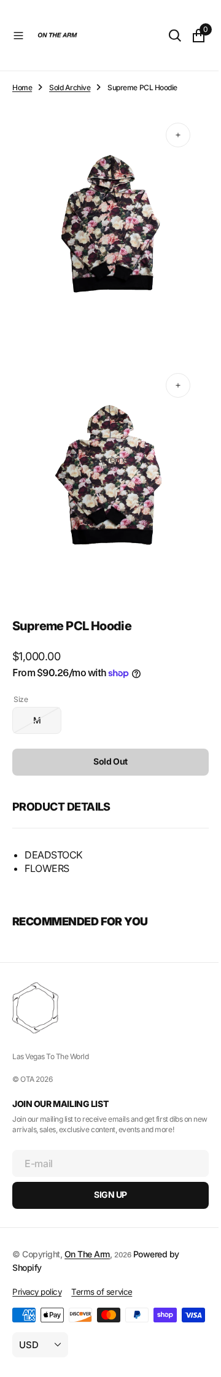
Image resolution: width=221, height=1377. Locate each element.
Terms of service (101, 1272)
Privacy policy (36, 1272)
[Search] (165, 35)
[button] (18, 35)
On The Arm (87, 1234)
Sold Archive (69, 87)
